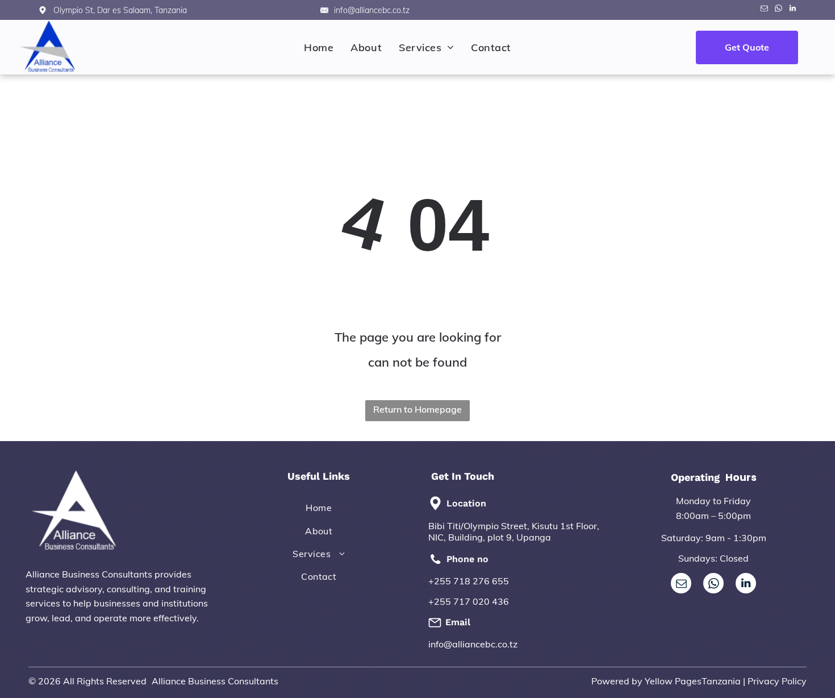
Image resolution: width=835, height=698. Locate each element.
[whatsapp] (778, 10)
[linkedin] (792, 10)
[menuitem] (318, 47)
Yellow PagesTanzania (693, 681)
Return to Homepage (417, 409)
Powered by (616, 681)
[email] (764, 10)
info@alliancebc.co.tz (472, 644)
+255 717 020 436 (468, 601)
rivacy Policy (780, 681)
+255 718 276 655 (468, 581)
